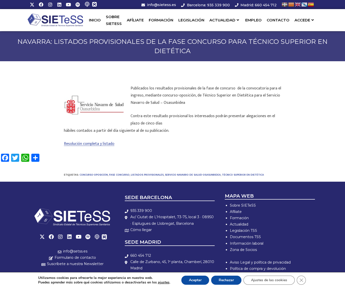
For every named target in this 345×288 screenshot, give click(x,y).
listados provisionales (147, 175)
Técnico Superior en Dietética (243, 175)
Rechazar (226, 280)
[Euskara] (285, 4)
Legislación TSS (243, 230)
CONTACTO (278, 20)
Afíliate (236, 211)
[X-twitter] (32, 4)
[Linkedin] (59, 4)
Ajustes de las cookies (269, 280)
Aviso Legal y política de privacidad (260, 262)
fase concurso (119, 175)
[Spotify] (77, 4)
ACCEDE (302, 20)
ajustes (163, 282)
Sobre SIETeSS (243, 205)
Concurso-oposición (94, 175)
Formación (239, 218)
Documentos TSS (245, 237)
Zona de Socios (243, 249)
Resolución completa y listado (89, 143)
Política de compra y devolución (258, 268)
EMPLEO (253, 20)
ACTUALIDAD (222, 20)
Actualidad (239, 224)
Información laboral (246, 243)
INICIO (95, 20)
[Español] (311, 4)
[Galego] (304, 4)
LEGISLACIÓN (191, 20)
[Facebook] (41, 4)
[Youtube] (68, 4)
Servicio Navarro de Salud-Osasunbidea (193, 175)
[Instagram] (50, 4)
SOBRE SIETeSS (114, 20)
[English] (298, 4)
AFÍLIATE (135, 20)
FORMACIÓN (161, 20)
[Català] (291, 4)
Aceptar (195, 280)
